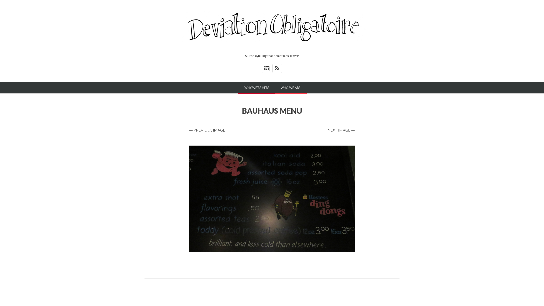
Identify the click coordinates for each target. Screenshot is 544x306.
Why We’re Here (256, 87)
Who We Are (290, 87)
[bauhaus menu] (272, 199)
